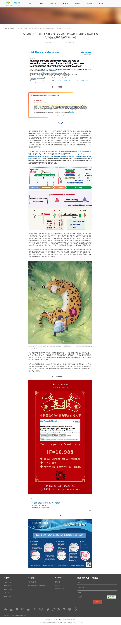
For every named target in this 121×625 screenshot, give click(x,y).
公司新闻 (12, 28)
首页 (6, 28)
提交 (97, 601)
